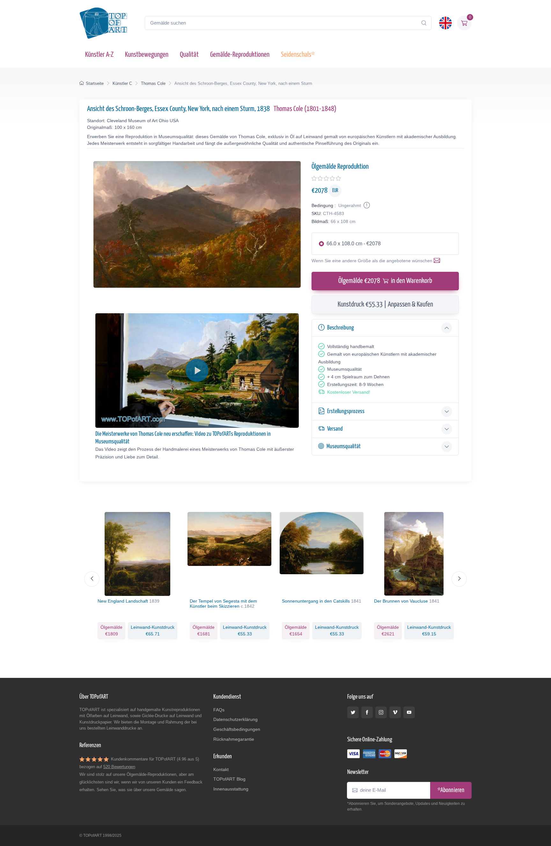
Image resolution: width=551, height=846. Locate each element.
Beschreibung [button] (340, 328)
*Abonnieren (450, 790)
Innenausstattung (230, 788)
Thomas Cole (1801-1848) (305, 109)
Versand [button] (335, 429)
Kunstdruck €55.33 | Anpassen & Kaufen (385, 304)
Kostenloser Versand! (348, 392)
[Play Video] (197, 370)
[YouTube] (409, 712)
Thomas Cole (153, 83)
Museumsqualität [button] (344, 446)
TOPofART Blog (229, 779)
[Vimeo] (395, 712)
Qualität (189, 54)
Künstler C (122, 83)
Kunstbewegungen (146, 54)
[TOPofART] (103, 23)
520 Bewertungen (119, 766)
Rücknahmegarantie (233, 739)
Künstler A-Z (99, 54)
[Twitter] (353, 712)
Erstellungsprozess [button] (345, 411)
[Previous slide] (91, 579)
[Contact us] (438, 260)
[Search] (423, 23)
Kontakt (221, 769)
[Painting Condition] (366, 205)
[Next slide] (459, 579)
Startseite (95, 83)
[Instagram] (381, 712)
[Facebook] (367, 712)
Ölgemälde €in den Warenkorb (385, 281)
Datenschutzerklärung (235, 719)
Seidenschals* (298, 54)
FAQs (218, 709)
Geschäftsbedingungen (236, 729)
